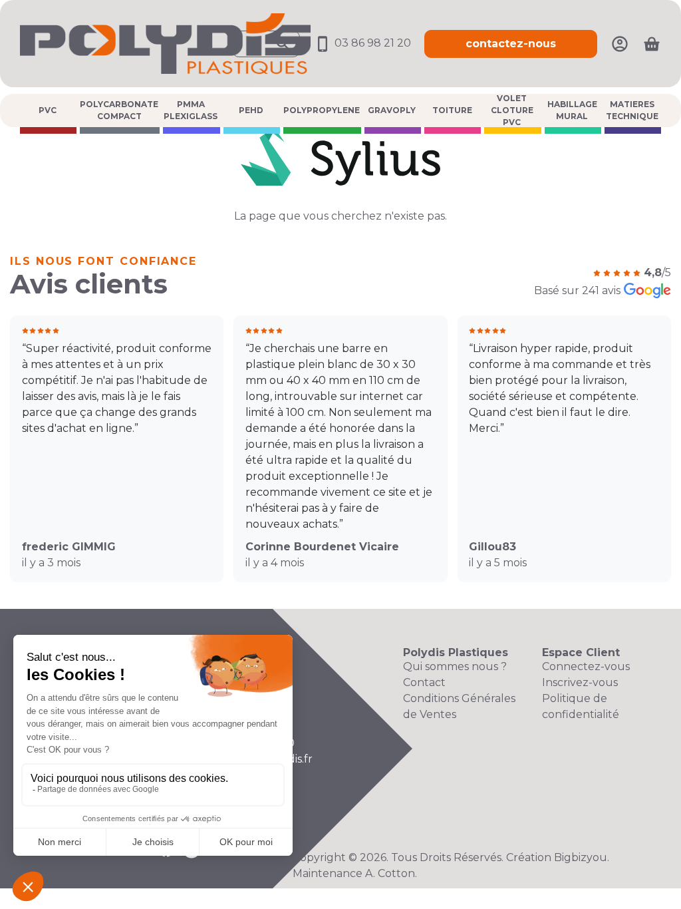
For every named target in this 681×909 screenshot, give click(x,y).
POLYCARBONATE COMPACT (119, 110)
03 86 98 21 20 (371, 43)
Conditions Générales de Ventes (459, 706)
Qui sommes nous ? (455, 666)
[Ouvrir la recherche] (266, 44)
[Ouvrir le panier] (651, 44)
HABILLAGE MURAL (572, 110)
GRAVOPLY (392, 110)
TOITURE (452, 110)
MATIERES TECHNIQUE (632, 110)
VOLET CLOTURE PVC (512, 110)
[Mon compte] (620, 43)
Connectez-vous (586, 666)
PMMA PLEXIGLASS (190, 110)
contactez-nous (511, 43)
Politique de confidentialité (580, 706)
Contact (424, 682)
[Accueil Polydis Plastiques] (165, 43)
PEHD (251, 110)
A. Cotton (390, 873)
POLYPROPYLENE (321, 110)
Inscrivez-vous (580, 682)
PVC (48, 110)
